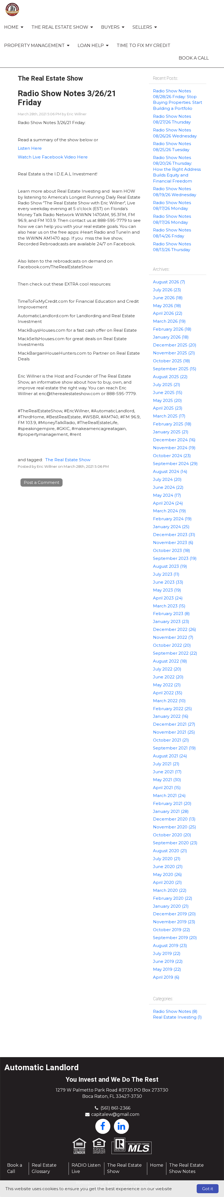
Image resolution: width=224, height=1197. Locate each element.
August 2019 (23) (170, 945)
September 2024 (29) (175, 463)
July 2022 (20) (167, 669)
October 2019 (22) (171, 929)
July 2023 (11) (166, 574)
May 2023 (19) (167, 590)
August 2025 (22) (170, 376)
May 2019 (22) (167, 969)
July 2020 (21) (167, 858)
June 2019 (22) (168, 961)
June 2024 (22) (168, 487)
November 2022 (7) (173, 637)
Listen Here (30, 148)
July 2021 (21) (166, 763)
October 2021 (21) (171, 740)
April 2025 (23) (167, 408)
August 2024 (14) (170, 471)
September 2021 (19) (174, 748)
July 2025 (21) (166, 384)
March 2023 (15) (169, 605)
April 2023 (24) (168, 598)
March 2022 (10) (169, 700)
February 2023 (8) (171, 613)
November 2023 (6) (173, 542)
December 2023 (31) (174, 534)
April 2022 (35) (167, 692)
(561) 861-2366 (115, 1108)
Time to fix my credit (143, 45)
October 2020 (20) (172, 834)
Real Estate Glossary (44, 1168)
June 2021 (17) (167, 771)
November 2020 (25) (174, 827)
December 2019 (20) (174, 913)
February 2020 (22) (172, 898)
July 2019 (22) (167, 953)
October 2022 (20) (172, 645)
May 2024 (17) (167, 495)
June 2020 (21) (168, 866)
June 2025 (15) (167, 392)
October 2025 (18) (171, 360)
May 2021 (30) (167, 779)
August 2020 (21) (170, 850)
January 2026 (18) (171, 337)
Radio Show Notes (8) (175, 1011)
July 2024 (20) (167, 479)
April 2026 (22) (167, 313)
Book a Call (194, 58)
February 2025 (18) (172, 424)
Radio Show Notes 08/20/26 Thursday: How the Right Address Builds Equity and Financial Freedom (177, 169)
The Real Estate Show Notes (186, 1168)
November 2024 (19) (174, 447)
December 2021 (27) (174, 724)
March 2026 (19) (169, 321)
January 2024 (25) (171, 526)
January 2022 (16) (170, 716)
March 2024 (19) (169, 510)
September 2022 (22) (175, 653)
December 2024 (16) (174, 439)
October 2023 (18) (171, 550)
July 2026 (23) (167, 289)
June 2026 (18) (168, 297)
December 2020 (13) (174, 819)
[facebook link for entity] (102, 1126)
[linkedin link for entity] (121, 1126)
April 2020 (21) (167, 882)
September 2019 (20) (175, 937)
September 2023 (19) (175, 558)
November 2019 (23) (174, 921)
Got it (207, 1188)
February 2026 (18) (172, 329)
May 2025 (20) (167, 400)
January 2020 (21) (171, 906)
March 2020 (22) (170, 890)
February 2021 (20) (172, 803)
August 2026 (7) (169, 281)
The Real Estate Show (67, 459)
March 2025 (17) (169, 416)
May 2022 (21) (167, 684)
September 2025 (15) (174, 368)
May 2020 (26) (167, 874)
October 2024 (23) (172, 455)
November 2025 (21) (174, 352)
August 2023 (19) (170, 566)
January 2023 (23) (171, 621)
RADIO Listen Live (86, 1168)
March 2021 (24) (169, 795)
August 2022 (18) (170, 661)
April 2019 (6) (166, 977)
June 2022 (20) (168, 677)
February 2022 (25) (172, 708)
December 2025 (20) (174, 345)
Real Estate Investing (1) (177, 1017)
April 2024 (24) (168, 503)
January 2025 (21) (170, 431)
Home (156, 1165)
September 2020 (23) (175, 842)
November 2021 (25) (174, 732)
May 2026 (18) (167, 305)
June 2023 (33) (168, 582)
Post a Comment (41, 482)
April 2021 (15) (167, 787)
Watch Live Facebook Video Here (53, 157)
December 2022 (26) (174, 629)
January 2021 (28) (171, 811)
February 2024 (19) (172, 518)
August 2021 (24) (170, 755)
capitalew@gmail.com (115, 1114)
